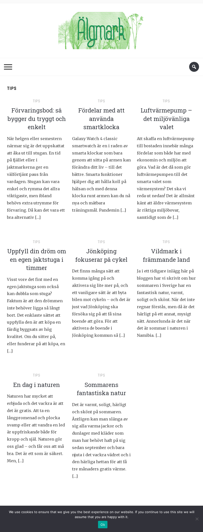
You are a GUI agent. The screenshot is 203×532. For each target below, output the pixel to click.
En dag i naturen (36, 385)
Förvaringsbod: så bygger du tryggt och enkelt (36, 118)
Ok (103, 525)
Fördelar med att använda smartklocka (101, 118)
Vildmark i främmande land (166, 255)
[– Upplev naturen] (101, 29)
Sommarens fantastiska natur (101, 389)
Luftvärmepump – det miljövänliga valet (166, 118)
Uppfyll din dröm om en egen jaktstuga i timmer (36, 259)
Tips (36, 101)
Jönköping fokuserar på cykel (101, 255)
